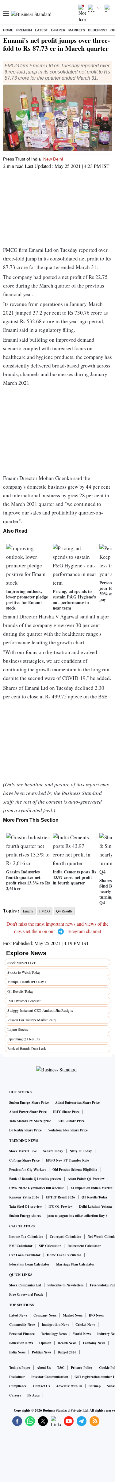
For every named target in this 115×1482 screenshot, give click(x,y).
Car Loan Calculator (24, 1255)
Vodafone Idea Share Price (68, 1130)
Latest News (18, 1315)
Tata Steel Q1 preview (25, 1206)
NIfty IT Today (81, 1151)
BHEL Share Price (71, 1121)
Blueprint (97, 30)
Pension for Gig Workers (27, 1169)
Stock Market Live (23, 1151)
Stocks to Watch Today (23, 972)
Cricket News (85, 1324)
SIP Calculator (50, 1246)
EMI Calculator (21, 1246)
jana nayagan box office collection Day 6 (77, 1216)
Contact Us (41, 1386)
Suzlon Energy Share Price (29, 1102)
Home (8, 30)
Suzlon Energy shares (25, 1216)
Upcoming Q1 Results (23, 1038)
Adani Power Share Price (28, 1112)
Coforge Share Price (24, 1160)
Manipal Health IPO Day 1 (27, 981)
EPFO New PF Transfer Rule (67, 1160)
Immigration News (55, 1324)
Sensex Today (53, 1151)
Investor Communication (49, 1377)
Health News (67, 1343)
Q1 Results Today (20, 991)
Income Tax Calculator (26, 1236)
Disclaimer (17, 1377)
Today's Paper (19, 1367)
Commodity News (22, 1324)
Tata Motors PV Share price (30, 1121)
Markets (76, 30)
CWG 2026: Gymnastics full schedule (36, 1188)
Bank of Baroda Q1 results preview (35, 1179)
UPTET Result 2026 (60, 1197)
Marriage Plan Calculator (75, 1264)
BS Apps (33, 1395)
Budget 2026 (67, 1352)
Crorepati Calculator (65, 1236)
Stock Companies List (25, 1285)
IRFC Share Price (66, 1112)
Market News (72, 1315)
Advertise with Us (69, 1386)
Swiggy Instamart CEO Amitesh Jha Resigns (40, 1010)
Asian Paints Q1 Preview (86, 1179)
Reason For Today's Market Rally (31, 1019)
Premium (24, 30)
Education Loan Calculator (29, 1264)
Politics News (41, 1352)
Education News (21, 1343)
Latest (41, 30)
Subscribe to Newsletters (65, 1285)
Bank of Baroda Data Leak (26, 1048)
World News (82, 1334)
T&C (60, 1367)
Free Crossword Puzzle (26, 1294)
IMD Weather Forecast (23, 1000)
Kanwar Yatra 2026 (24, 1197)
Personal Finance (22, 1334)
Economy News (94, 1343)
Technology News (54, 1334)
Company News (44, 1315)
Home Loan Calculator (64, 1255)
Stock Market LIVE (21, 962)
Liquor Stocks (17, 1029)
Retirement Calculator (84, 1246)
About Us (44, 1367)
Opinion (45, 1343)
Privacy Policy (82, 1367)
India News (17, 1352)
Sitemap (95, 1386)
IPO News (96, 1315)
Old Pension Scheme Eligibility (75, 1169)
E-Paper (58, 30)
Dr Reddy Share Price (25, 1130)
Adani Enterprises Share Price (77, 1102)
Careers (15, 1395)
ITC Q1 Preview (60, 1206)
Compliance (18, 1386)
